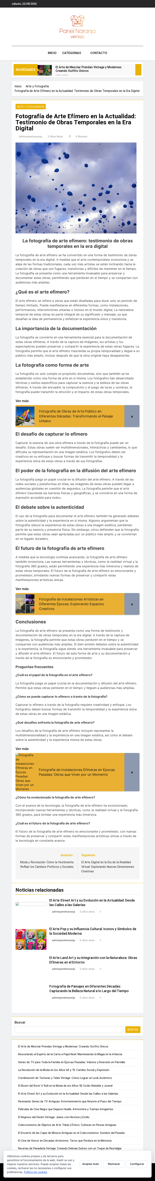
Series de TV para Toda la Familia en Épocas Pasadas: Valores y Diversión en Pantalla (71, 1062)
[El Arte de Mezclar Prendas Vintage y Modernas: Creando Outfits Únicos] (45, 72)
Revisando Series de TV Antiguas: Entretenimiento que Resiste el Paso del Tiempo (70, 1101)
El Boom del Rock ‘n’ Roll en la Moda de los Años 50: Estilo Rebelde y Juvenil (65, 1085)
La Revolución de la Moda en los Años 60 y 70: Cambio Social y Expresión (63, 1070)
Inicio (52, 53)
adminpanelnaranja (30, 136)
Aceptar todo (90, 1163)
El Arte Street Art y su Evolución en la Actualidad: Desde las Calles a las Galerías (68, 1093)
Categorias (71, 53)
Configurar (137, 1163)
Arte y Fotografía (30, 106)
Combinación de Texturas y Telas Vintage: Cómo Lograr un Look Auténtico (65, 1078)
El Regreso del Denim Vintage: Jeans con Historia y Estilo (53, 1117)
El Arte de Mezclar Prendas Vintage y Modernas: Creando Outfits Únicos (89, 69)
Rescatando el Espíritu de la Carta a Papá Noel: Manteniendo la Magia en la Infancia (70, 1054)
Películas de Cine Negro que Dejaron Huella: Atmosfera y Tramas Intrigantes (65, 1109)
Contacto (98, 53)
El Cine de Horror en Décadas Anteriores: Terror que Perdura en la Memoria (65, 1140)
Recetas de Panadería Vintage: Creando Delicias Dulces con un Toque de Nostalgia (69, 1148)
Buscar (20, 1022)
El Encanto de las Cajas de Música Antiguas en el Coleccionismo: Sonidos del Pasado (71, 1133)
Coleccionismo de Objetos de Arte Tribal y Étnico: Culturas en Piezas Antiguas (67, 1125)
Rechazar (114, 1163)
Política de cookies (35, 1172)
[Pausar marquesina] (138, 69)
